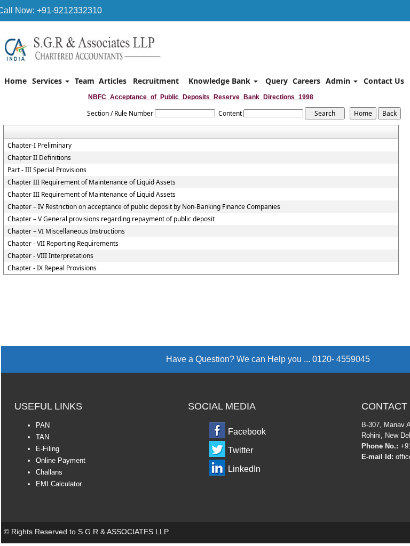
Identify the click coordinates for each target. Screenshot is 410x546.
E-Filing (47, 449)
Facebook (247, 431)
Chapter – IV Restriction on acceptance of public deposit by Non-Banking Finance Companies (143, 207)
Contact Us (384, 81)
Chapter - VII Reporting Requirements (63, 243)
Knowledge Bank (220, 81)
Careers (306, 81)
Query (276, 81)
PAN (43, 425)
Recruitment (156, 81)
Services (48, 81)
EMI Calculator (59, 484)
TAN (42, 437)
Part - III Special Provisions (46, 170)
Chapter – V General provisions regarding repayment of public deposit (111, 219)
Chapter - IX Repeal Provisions (52, 268)
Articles (113, 81)
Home (15, 81)
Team (84, 81)
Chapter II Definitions (39, 158)
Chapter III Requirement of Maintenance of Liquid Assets (91, 182)
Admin (339, 81)
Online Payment (60, 460)
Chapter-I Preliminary (39, 145)
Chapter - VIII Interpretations (50, 256)
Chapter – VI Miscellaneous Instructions (66, 231)
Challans (49, 472)
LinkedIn (244, 468)
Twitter (240, 450)
